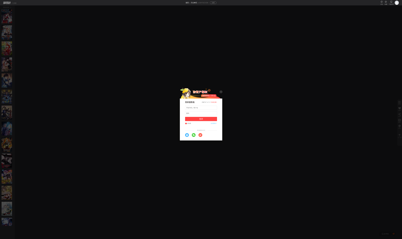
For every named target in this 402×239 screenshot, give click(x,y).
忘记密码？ (214, 123)
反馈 (14, 3)
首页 (187, 3)
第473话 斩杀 (203, 3)
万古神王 (194, 3)
